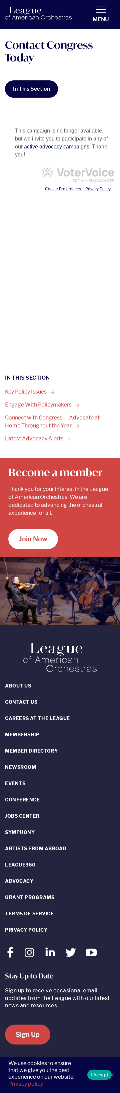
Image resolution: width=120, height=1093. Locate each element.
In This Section (31, 89)
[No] (111, 1074)
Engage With (39, 405)
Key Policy (26, 392)
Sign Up (28, 1035)
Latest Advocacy (34, 438)
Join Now (33, 539)
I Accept (99, 1074)
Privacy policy (25, 1084)
